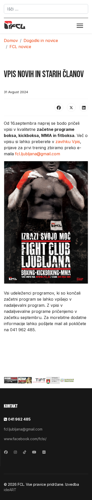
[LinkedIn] (83, 107)
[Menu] (80, 25)
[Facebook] (58, 107)
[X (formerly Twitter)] (71, 107)
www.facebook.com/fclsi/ (25, 439)
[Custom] (24, 452)
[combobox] (46, 9)
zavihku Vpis (67, 141)
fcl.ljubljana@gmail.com (37, 153)
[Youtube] (34, 452)
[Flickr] (43, 452)
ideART (10, 490)
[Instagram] (15, 452)
